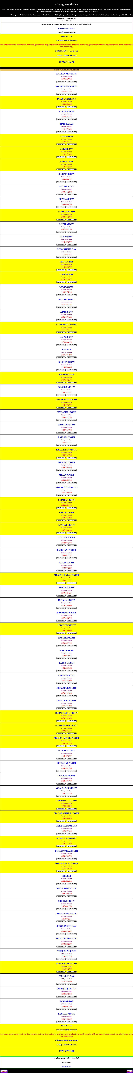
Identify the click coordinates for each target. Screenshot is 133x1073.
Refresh (129, 1071)
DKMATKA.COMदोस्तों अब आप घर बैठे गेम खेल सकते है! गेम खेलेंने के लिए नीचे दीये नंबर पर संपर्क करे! (66, 45)
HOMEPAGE (66, 1067)
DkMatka (4, 1071)
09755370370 (66, 61)
